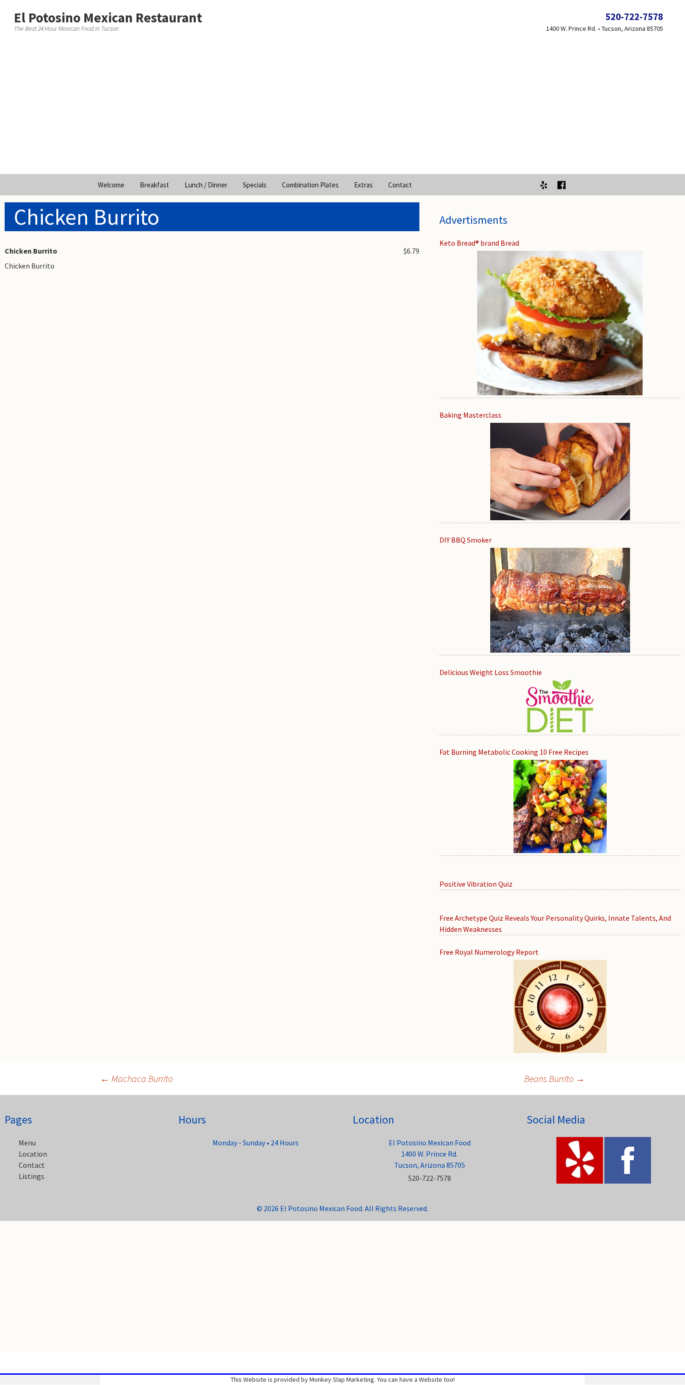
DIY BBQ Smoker (465, 539)
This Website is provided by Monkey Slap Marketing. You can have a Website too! (343, 1379)
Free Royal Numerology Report (489, 952)
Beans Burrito (554, 1078)
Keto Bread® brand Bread (479, 243)
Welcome (111, 184)
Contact (400, 184)
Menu (27, 1142)
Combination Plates (310, 184)
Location (33, 1153)
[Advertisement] (342, 109)
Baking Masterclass (470, 415)
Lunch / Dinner (206, 184)
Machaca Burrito (136, 1078)
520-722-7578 (634, 16)
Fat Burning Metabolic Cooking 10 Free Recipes (514, 752)
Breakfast (154, 184)
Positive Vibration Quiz (476, 884)
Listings (31, 1176)
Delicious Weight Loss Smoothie (490, 672)
